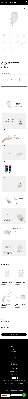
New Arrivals (14, 351)
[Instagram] (11, 364)
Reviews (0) (5, 94)
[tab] (14, 87)
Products (8, 57)
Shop (14, 353)
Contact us (14, 360)
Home (2, 57)
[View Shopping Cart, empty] (25, 2)
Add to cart (13, 79)
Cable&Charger (16, 57)
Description (5, 88)
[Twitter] (16, 364)
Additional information (8, 91)
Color (2, 70)
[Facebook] (14, 364)
